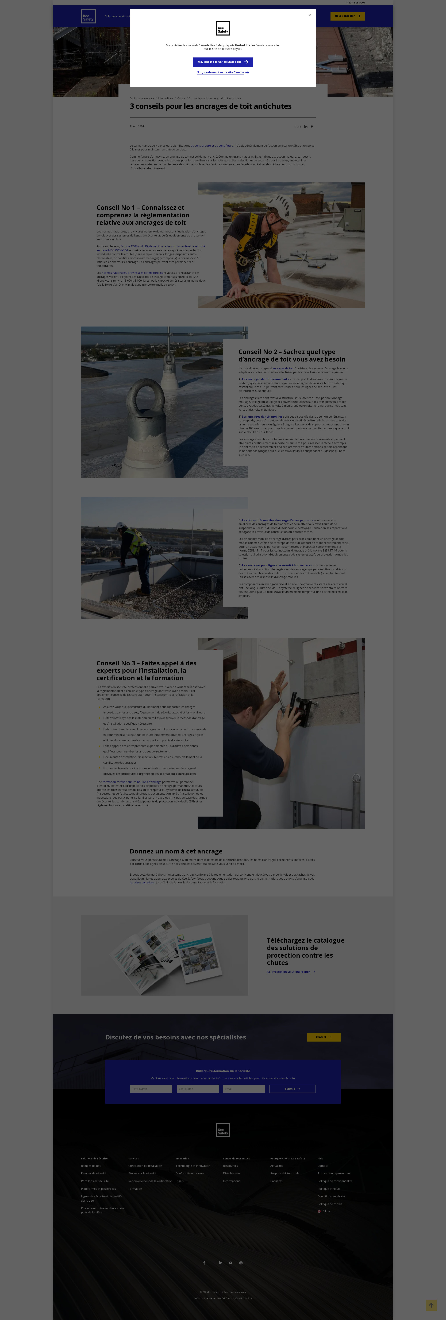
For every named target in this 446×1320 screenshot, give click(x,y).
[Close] (310, 15)
